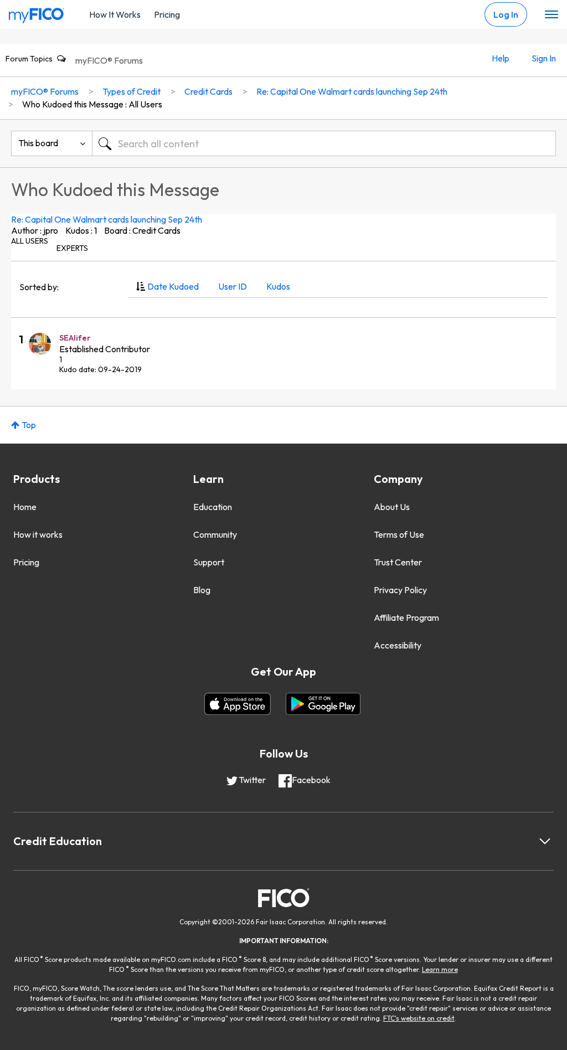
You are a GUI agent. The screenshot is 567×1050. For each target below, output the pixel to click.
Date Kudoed (173, 286)
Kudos (278, 286)
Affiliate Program (406, 617)
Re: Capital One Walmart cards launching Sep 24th (106, 219)
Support (208, 562)
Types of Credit (131, 91)
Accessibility (397, 645)
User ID (232, 286)
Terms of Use (399, 534)
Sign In (544, 58)
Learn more (440, 969)
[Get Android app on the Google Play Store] (323, 704)
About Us (392, 506)
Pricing (167, 14)
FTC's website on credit (419, 1018)
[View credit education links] (545, 841)
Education (212, 506)
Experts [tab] (72, 248)
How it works (38, 534)
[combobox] (324, 143)
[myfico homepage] (36, 12)
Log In (505, 14)
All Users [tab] (29, 241)
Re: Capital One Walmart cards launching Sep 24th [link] (351, 91)
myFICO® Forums (109, 60)
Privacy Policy (400, 589)
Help (500, 58)
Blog (201, 589)
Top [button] (29, 424)
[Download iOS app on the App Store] (237, 704)
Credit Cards (208, 91)
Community (215, 534)
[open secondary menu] (551, 15)
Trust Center (398, 562)
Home (25, 506)
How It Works (115, 14)
